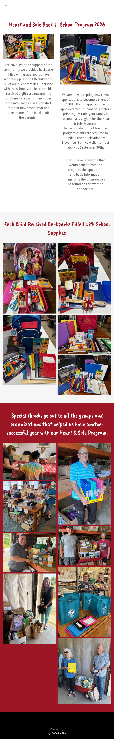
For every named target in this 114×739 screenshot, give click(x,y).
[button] (15, 6)
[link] (57, 733)
